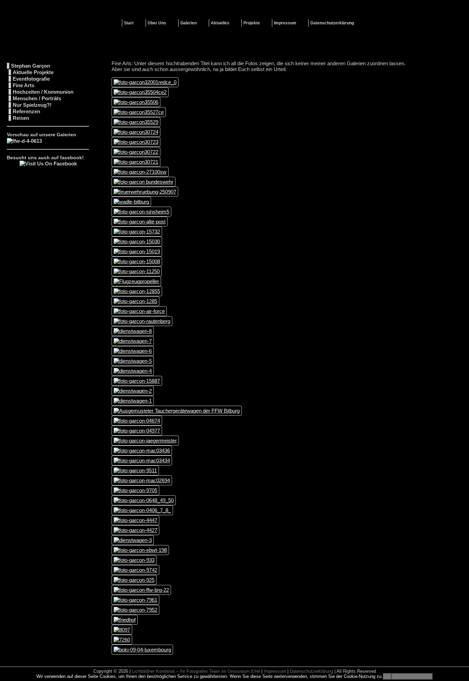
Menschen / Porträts (37, 98)
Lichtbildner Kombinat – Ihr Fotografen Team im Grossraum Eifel (196, 671)
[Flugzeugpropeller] (136, 281)
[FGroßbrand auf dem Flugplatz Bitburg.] (141, 590)
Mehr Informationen (412, 676)
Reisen (21, 118)
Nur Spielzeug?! (32, 105)
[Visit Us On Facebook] (48, 163)
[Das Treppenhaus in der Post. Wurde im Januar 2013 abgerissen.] (140, 221)
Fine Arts (23, 85)
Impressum (275, 671)
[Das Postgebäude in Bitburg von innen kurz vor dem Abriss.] (139, 112)
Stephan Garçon (30, 66)
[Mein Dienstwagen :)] (136, 102)
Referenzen (26, 111)
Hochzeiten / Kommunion (43, 92)
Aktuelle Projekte (33, 72)
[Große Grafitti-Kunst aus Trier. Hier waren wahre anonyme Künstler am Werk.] (136, 132)
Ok (387, 676)
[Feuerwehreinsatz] (24, 141)
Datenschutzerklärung (311, 671)
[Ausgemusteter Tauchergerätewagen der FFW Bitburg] (177, 411)
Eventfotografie (31, 79)
